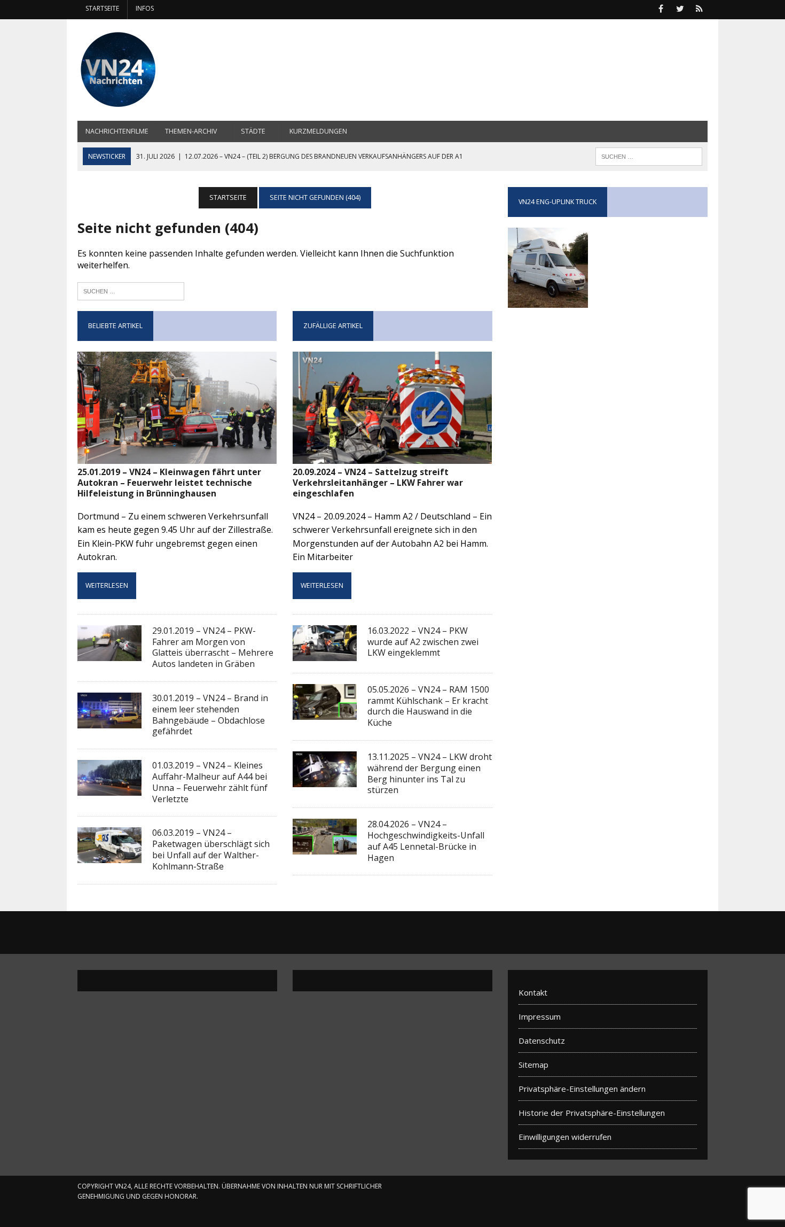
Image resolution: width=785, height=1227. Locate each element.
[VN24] (177, 70)
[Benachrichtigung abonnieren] (699, 7)
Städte (253, 131)
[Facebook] (660, 7)
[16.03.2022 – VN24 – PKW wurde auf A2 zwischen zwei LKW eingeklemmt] (325, 653)
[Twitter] (679, 7)
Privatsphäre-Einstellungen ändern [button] (582, 1088)
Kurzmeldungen (318, 131)
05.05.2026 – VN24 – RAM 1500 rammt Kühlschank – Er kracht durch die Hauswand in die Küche (428, 706)
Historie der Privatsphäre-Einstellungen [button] (592, 1112)
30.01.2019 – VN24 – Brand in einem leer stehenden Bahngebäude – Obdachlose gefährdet (210, 714)
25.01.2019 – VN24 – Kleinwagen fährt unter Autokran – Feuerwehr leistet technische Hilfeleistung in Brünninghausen (169, 483)
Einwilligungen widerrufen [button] (565, 1136)
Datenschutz (542, 1040)
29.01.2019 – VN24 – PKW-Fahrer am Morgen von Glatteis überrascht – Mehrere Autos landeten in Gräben (212, 647)
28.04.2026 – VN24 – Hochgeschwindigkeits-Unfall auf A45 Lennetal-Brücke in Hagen (425, 840)
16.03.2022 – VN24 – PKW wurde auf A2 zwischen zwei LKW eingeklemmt (422, 642)
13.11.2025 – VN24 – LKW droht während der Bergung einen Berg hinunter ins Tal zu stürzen (429, 773)
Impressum (540, 1016)
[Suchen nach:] (130, 290)
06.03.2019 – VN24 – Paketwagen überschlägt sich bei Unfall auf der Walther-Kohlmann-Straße (211, 849)
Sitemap (533, 1064)
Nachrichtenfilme (116, 131)
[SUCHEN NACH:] (648, 155)
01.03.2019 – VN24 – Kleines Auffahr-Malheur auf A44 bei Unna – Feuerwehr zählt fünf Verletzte (210, 781)
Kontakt (533, 992)
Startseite (102, 8)
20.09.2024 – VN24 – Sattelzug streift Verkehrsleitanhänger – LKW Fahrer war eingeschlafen (378, 483)
